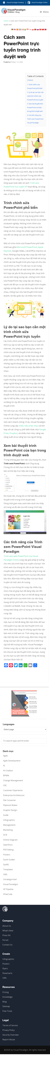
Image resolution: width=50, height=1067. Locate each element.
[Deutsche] (12, 29)
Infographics (9, 820)
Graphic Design (10, 810)
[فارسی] (20, 29)
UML (5, 874)
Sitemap (6, 1006)
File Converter (9, 800)
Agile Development (11, 760)
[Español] (17, 29)
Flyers (5, 968)
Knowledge (7, 997)
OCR (5, 835)
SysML (6, 864)
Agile (5, 755)
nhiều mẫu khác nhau (28, 425)
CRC (5, 785)
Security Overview (10, 1034)
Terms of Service (10, 1025)
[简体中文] (43, 29)
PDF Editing (8, 849)
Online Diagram (10, 839)
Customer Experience (13, 790)
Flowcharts (7, 973)
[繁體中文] (45, 29)
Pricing (5, 992)
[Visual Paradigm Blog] (13, 12)
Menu (46, 11)
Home (6, 21)
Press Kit (6, 935)
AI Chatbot (8, 770)
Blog (4, 1001)
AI (4, 765)
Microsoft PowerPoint (27, 247)
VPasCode (7, 894)
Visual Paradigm (10, 884)
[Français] (22, 29)
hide (30, 80)
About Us (6, 926)
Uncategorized (10, 879)
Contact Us (7, 944)
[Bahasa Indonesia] (28, 29)
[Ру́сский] (38, 29)
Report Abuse (8, 1039)
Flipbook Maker (10, 805)
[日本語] (30, 29)
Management (9, 825)
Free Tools (7, 1011)
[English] (15, 29)
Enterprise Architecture (13, 795)
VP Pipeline (8, 889)
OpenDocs (8, 844)
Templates (8, 869)
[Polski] (33, 29)
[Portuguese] (35, 29)
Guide (5, 815)
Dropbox (13, 433)
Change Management (13, 780)
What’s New (7, 930)
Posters (6, 854)
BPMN (6, 775)
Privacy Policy (8, 1030)
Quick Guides (9, 859)
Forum (5, 940)
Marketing (8, 830)
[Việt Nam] (40, 29)
